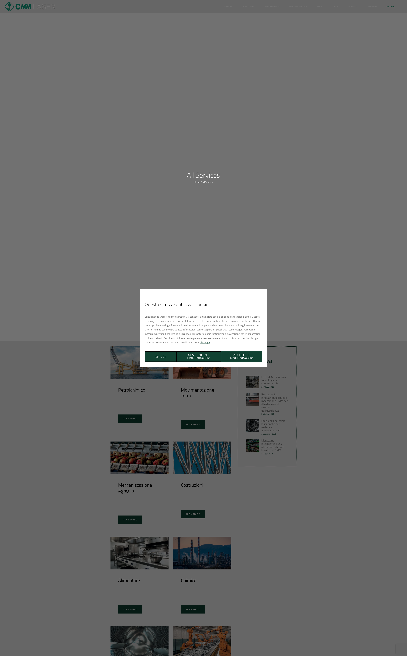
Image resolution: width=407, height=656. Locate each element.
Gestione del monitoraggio (198, 356)
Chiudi (160, 356)
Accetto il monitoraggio (241, 356)
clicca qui (205, 342)
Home (197, 182)
